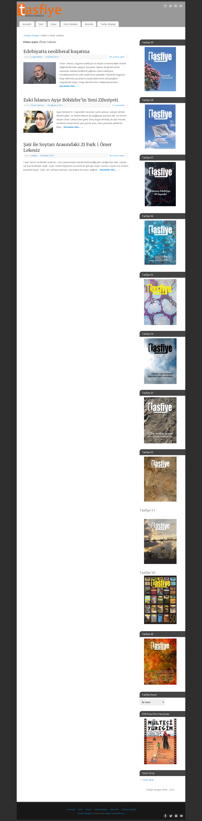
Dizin (41, 24)
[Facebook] (165, 6)
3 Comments (118, 105)
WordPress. (119, 813)
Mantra (108, 813)
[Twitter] (170, 6)
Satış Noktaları (71, 24)
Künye (53, 24)
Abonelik (89, 24)
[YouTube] (181, 6)
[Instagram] (175, 6)
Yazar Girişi (147, 779)
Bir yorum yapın (117, 56)
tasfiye (34, 155)
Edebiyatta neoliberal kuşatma (56, 51)
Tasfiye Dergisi (31, 35)
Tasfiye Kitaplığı (107, 24)
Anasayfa (26, 24)
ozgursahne (36, 56)
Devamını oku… (69, 85)
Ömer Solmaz (37, 105)
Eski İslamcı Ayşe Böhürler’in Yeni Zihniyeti (70, 100)
